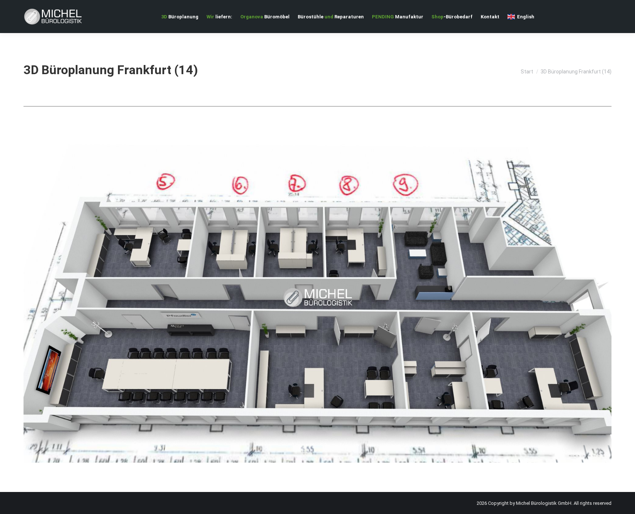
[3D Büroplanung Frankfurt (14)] (317, 297)
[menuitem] (180, 16)
